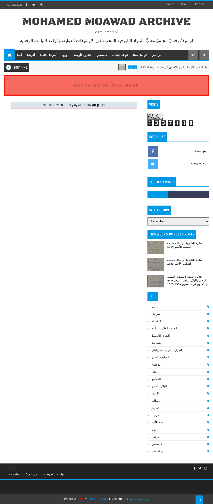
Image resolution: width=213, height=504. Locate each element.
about (184, 4)
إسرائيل (127, 67)
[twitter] (34, 5)
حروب (155, 415)
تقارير (155, 408)
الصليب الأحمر (160, 357)
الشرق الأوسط (82, 55)
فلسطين (102, 55)
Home (170, 4)
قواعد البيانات (120, 55)
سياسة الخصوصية (54, 474)
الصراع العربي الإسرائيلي (167, 350)
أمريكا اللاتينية (48, 55)
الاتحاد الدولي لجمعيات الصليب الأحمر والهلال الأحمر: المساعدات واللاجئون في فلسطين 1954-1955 (187, 280)
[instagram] (41, 5)
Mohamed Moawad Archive (106, 21)
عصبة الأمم (158, 422)
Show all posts (94, 105)
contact (200, 4)
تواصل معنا (140, 55)
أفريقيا (31, 55)
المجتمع (156, 379)
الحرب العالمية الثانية (164, 328)
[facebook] (26, 5)
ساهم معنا (13, 474)
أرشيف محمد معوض (139, 499)
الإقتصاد (156, 321)
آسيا (19, 55)
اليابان (155, 393)
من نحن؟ (31, 474)
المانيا (155, 372)
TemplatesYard (97, 499)
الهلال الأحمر (159, 386)
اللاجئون (156, 364)
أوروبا (65, 55)
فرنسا (155, 437)
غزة (154, 429)
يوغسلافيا (157, 451)
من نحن (156, 55)
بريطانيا (156, 401)
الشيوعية (157, 343)
